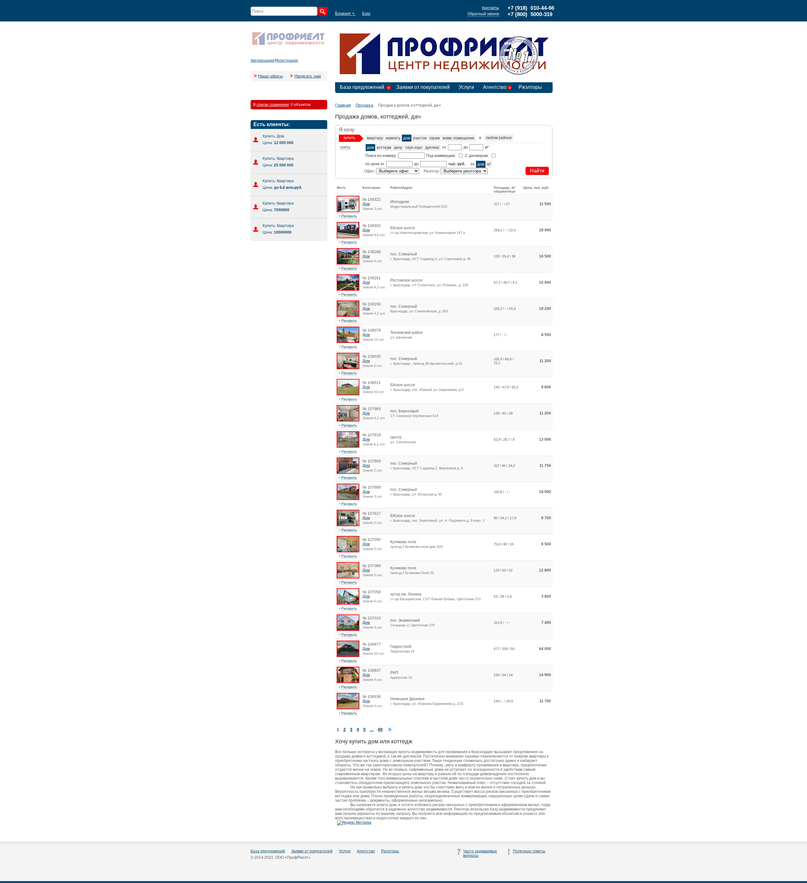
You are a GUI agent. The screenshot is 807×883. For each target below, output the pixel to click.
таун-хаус (413, 147)
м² (489, 164)
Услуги (466, 87)
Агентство (495, 87)
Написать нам (307, 76)
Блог (366, 13)
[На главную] (288, 45)
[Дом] (348, 211)
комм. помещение (458, 138)
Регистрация (286, 60)
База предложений (362, 87)
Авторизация (262, 60)
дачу (398, 147)
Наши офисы (270, 76)
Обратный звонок (483, 14)
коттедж (384, 147)
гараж (434, 138)
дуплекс (432, 147)
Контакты (490, 8)
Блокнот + (345, 13)
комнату (393, 138)
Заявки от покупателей (423, 87)
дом (406, 138)
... (372, 729)
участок (420, 138)
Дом (366, 204)
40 (380, 729)
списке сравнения (273, 104)
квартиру (375, 138)
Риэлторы (530, 87)
